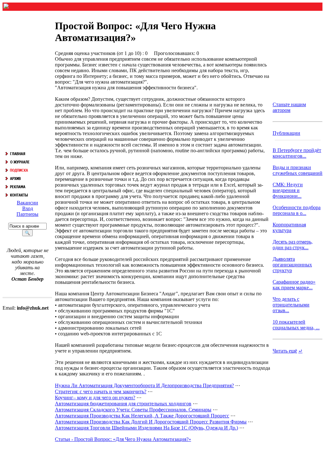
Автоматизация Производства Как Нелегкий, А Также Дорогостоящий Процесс (142, 415)
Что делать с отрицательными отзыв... (291, 304)
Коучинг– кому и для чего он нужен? (95, 397)
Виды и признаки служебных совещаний (297, 170)
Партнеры (27, 214)
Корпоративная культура (289, 227)
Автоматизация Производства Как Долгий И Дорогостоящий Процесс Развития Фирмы (151, 421)
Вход (27, 208)
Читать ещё (285, 350)
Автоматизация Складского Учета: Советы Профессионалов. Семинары (133, 409)
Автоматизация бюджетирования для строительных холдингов (123, 403)
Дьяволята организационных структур (292, 264)
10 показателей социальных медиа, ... (296, 324)
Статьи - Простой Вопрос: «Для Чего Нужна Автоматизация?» (123, 439)
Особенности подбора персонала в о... (297, 210)
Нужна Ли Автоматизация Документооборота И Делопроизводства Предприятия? (144, 385)
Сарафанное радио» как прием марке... (294, 284)
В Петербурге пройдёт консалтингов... (297, 153)
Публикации (286, 133)
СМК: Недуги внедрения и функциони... (288, 190)
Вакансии (27, 202)
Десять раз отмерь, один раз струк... (293, 244)
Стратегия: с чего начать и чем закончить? (100, 391)
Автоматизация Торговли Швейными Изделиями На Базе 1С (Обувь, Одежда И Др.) (146, 427)
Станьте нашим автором (289, 107)
